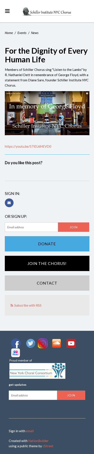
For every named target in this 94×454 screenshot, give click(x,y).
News (34, 33)
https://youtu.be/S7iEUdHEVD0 (28, 146)
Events (21, 33)
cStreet (48, 446)
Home (9, 33)
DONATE (47, 243)
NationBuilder (38, 441)
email (30, 431)
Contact (47, 283)
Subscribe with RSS (28, 305)
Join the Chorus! (47, 263)
